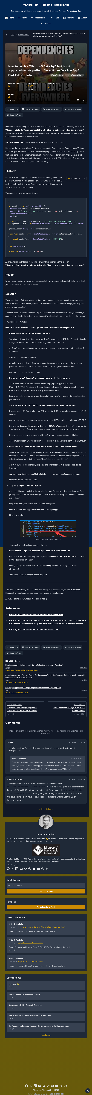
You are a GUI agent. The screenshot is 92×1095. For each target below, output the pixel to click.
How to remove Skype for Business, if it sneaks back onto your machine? (41, 927)
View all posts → (46, 1035)
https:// (12, 629)
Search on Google (46, 891)
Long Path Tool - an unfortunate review (30, 943)
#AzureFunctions (57, 75)
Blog (12, 35)
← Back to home (46, 809)
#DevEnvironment (23, 682)
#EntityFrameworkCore (74, 75)
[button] (46, 73)
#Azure (7, 670)
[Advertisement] (46, 1058)
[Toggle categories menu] (47, 18)
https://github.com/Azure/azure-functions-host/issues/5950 (36, 615)
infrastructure (23, 35)
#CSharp (25, 693)
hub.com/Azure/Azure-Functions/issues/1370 (38, 629)
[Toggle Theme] (87, 1090)
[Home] (6, 35)
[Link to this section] (4, 171)
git (17, 629)
